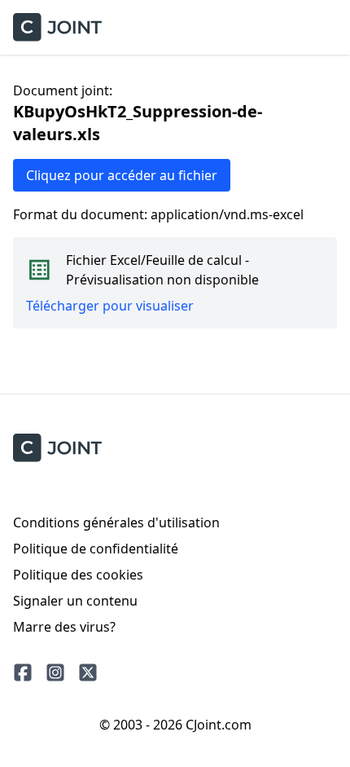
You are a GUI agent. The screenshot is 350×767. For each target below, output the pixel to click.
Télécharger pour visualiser (110, 306)
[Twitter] (88, 672)
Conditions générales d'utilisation (116, 522)
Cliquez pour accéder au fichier (121, 175)
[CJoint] (57, 448)
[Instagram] (55, 672)
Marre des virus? (64, 627)
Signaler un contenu (75, 601)
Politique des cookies (78, 575)
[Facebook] (23, 672)
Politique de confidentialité (95, 549)
